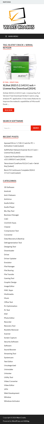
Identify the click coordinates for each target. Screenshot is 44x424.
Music (6, 298)
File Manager (9, 266)
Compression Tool (11, 231)
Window (7, 397)
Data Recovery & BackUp (14, 239)
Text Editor (8, 361)
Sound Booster (10, 349)
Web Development (11, 393)
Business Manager (11, 215)
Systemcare (8, 357)
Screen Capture (10, 338)
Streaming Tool (10, 353)
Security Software (11, 341)
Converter (8, 235)
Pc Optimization (10, 306)
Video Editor (9, 385)
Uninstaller (8, 369)
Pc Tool (6, 82)
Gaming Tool (9, 278)
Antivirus (8, 199)
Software (7, 345)
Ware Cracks (21, 418)
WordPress (16, 421)
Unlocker (7, 373)
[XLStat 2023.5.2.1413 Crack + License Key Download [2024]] (22, 67)
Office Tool (8, 302)
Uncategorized (10, 365)
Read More (7, 109)
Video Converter (11, 381)
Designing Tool (10, 246)
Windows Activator (12, 401)
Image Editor (9, 286)
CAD (6, 219)
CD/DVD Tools (10, 223)
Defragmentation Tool (13, 242)
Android (7, 191)
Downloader (9, 250)
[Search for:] (22, 128)
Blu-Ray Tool (9, 211)
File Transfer (9, 274)
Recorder (7, 322)
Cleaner (7, 227)
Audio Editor (9, 203)
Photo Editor (9, 318)
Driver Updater (10, 258)
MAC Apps (8, 290)
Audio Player (9, 207)
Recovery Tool (9, 326)
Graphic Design (10, 282)
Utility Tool (14, 82)
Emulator (8, 262)
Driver (6, 254)
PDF (6, 314)
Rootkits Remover (11, 330)
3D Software (9, 187)
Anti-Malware (9, 195)
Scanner (7, 334)
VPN (6, 389)
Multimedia (8, 294)
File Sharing (8, 270)
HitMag (26, 421)
